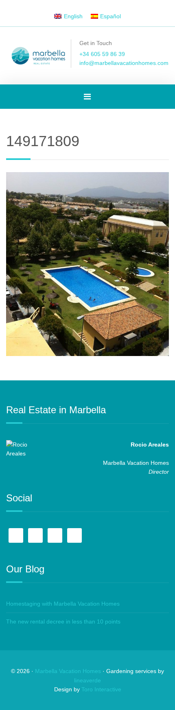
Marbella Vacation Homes (68, 671)
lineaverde (87, 680)
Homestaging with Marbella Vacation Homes (63, 603)
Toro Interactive (101, 689)
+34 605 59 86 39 (102, 54)
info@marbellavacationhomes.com (123, 63)
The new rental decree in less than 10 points (63, 621)
